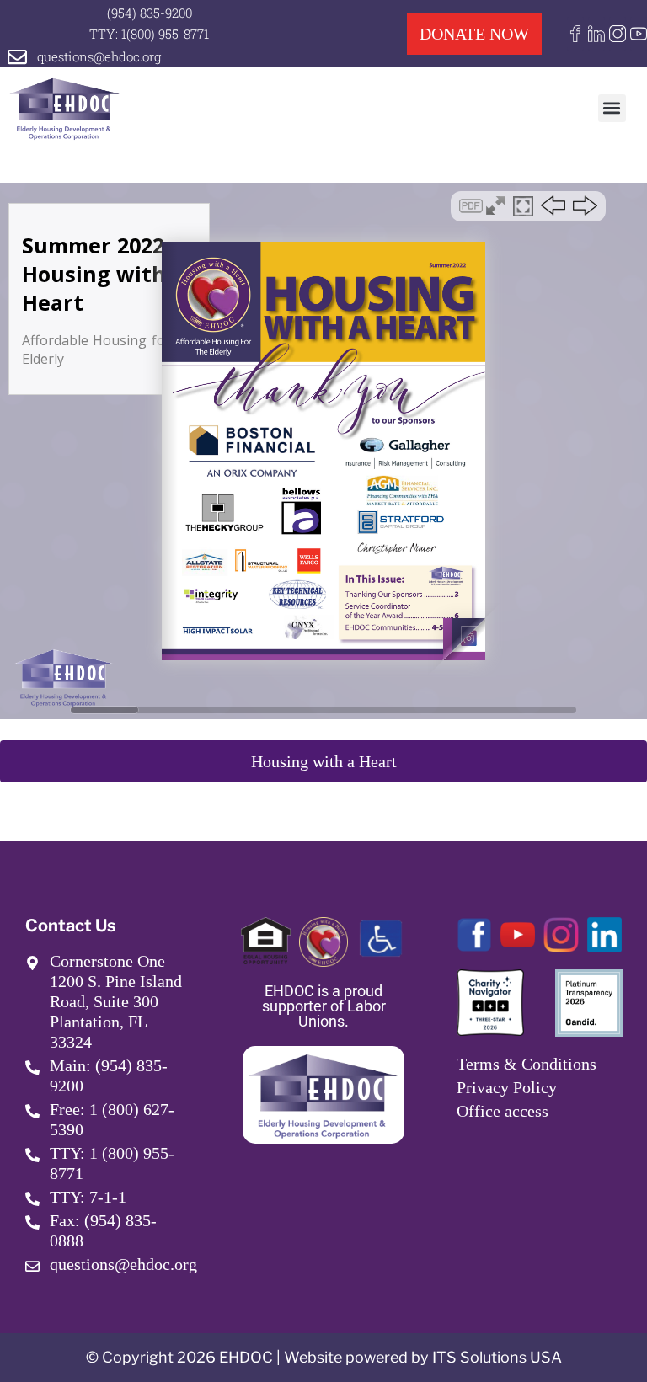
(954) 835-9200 (149, 12)
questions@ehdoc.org (99, 56)
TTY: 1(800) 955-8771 (149, 33)
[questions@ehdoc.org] (17, 57)
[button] (612, 108)
